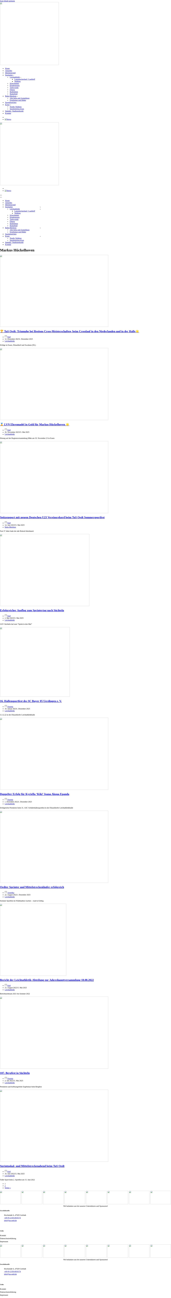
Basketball (13, 94)
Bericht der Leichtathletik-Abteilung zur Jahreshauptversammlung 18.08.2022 (47, 979)
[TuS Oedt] (29, 64)
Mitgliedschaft (10, 73)
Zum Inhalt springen (7, 1)
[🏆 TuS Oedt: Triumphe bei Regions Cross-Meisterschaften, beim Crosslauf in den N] (54, 326)
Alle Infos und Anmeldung (19, 98)
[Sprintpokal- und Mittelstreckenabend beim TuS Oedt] (54, 1161)
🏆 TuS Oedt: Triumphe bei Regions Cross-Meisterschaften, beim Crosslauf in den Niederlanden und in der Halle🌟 (69, 331)
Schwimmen (14, 83)
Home (7, 68)
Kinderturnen (15, 86)
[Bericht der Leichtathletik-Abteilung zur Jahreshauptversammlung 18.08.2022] (33, 975)
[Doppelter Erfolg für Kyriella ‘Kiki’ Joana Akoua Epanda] (54, 789)
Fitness (12, 90)
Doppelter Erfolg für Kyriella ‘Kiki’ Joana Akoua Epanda (34, 794)
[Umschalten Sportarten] (40, 207)
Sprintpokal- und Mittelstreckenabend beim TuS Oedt (32, 1165)
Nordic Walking (16, 107)
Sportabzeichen (10, 102)
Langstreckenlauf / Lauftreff (24, 79)
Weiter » (8, 1188)
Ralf (9, 337)
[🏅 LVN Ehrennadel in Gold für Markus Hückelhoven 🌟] (54, 419)
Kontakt (8, 113)
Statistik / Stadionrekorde (14, 111)
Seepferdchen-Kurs (17, 109)
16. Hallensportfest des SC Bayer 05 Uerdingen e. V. (31, 701)
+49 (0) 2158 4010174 (12, 1218)
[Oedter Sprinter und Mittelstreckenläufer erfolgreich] (54, 882)
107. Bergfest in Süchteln (15, 1072)
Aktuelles (8, 71)
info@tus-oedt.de (10, 1220)
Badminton (14, 92)
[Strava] (8, 119)
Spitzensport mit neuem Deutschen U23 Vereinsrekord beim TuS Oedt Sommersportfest (52, 517)
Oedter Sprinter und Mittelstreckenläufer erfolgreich (32, 887)
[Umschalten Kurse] (40, 236)
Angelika (10, 893)
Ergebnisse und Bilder (18, 100)
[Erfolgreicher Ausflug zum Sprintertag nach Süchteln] (44, 605)
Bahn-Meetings (10, 527)
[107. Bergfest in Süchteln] (54, 1068)
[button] (13, 75)
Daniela (10, 707)
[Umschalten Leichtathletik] (40, 209)
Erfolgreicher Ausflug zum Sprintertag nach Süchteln (32, 610)
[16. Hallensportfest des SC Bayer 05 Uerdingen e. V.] (35, 696)
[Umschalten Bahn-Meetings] (40, 228)
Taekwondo (14, 88)
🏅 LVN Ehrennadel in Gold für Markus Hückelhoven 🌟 (34, 424)
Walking (17, 81)
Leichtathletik (10, 341)
